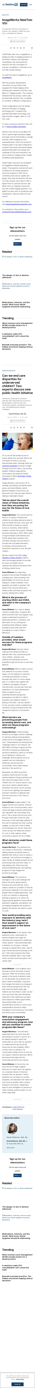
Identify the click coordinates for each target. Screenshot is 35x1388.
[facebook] (11, 48)
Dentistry (5, 15)
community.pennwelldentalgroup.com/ (16, 212)
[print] (32, 48)
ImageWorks (7, 78)
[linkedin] (14, 48)
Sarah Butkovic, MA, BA (17, 414)
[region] (17, 1380)
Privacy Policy (20, 1379)
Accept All (17, 1384)
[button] (3, 4)
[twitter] (17, 48)
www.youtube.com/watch (16, 127)
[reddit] (21, 48)
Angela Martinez (18, 1107)
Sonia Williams (17, 1109)
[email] (24, 48)
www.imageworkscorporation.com (19, 204)
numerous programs (9, 466)
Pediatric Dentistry (9, 370)
